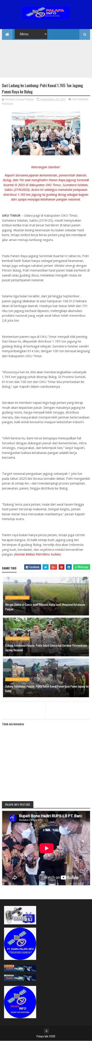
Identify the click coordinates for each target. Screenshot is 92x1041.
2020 (52, 1036)
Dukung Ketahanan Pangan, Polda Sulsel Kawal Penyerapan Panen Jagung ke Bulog (47, 688)
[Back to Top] (46, 1031)
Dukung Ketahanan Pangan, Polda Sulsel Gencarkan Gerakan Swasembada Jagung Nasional (46, 647)
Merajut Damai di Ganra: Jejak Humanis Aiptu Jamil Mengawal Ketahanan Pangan (45, 606)
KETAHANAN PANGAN (17, 597)
